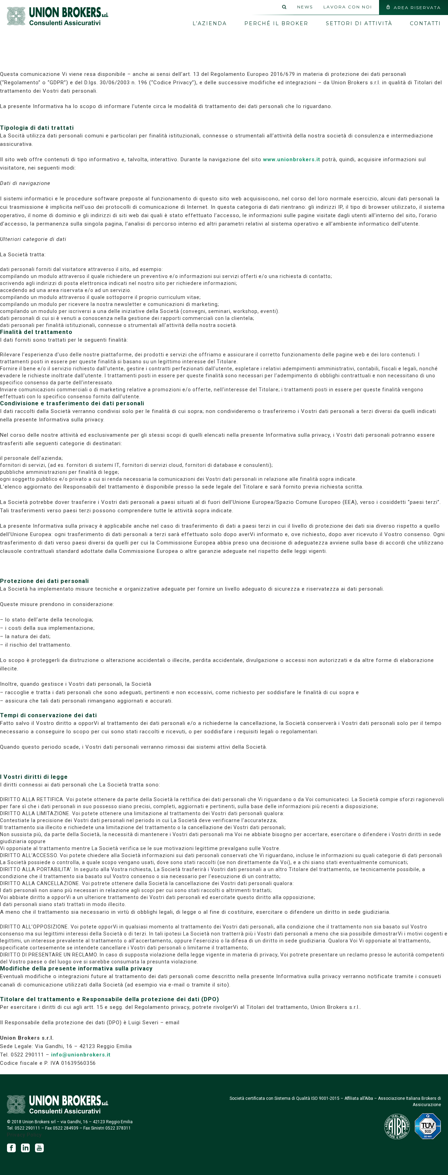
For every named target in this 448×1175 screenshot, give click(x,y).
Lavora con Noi (347, 6)
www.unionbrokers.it (291, 159)
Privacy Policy (24, 1135)
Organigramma (219, 35)
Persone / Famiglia (360, 56)
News (305, 6)
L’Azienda (209, 21)
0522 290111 (27, 1128)
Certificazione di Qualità (239, 49)
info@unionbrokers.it (81, 1055)
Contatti (425, 23)
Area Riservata (417, 7)
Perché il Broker (276, 23)
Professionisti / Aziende (371, 42)
